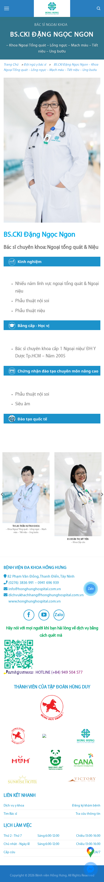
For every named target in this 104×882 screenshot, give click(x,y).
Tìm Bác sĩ (10, 814)
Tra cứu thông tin (88, 814)
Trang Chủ (11, 64)
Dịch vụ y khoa (14, 805)
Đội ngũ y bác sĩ (35, 64)
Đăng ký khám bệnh (86, 805)
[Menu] (6, 8)
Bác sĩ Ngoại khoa (50, 25)
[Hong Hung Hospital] (52, 8)
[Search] (98, 8)
